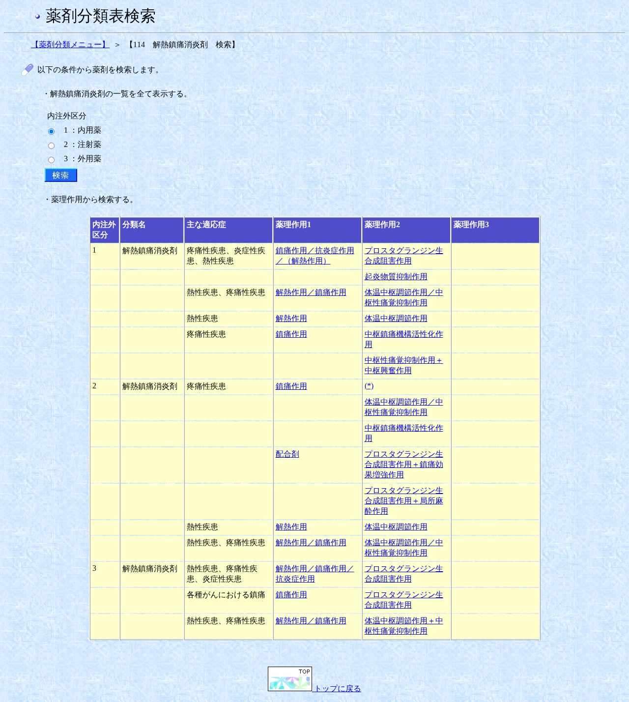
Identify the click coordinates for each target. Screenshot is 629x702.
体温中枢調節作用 (396, 318)
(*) (369, 385)
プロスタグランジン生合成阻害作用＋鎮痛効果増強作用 (404, 464)
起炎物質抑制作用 (396, 276)
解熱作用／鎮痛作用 (311, 292)
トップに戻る (336, 688)
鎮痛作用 (291, 334)
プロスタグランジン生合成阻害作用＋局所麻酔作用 (404, 500)
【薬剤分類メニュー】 (70, 44)
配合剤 (287, 454)
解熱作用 (291, 318)
